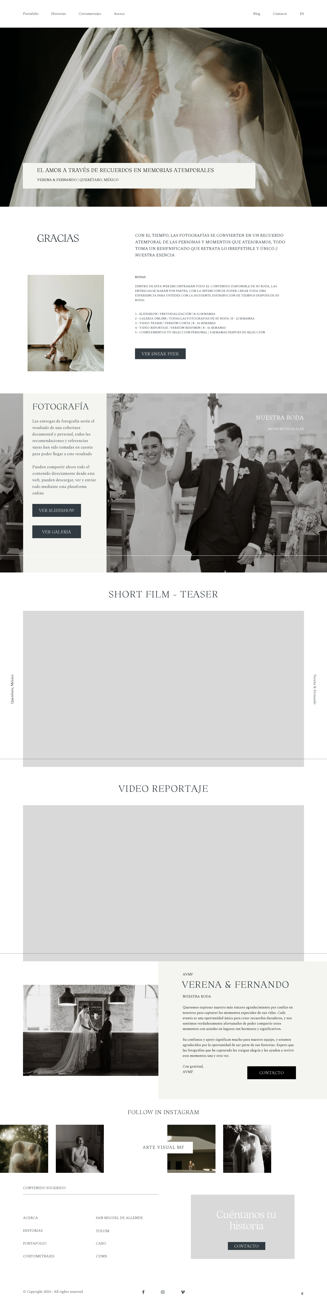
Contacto (280, 13)
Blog (256, 13)
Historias (58, 13)
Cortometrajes (90, 13)
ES (302, 13)
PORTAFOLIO (34, 1243)
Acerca (119, 13)
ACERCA (30, 1218)
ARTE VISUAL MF (163, 1147)
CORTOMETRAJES (38, 1256)
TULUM (102, 1231)
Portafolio (30, 13)
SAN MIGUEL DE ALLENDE (119, 1218)
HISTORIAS (33, 1230)
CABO (101, 1243)
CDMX (101, 1256)
